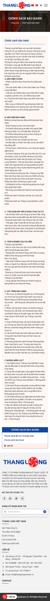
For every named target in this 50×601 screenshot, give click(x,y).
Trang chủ (15, 23)
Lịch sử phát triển (9, 540)
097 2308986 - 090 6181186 (17, 563)
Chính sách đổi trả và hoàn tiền (19, 436)
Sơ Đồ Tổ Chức (8, 536)
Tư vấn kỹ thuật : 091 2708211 (18, 571)
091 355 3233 (36, 563)
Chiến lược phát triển (10, 543)
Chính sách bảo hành (14, 440)
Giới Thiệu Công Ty (9, 528)
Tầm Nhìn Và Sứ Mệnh (11, 532)
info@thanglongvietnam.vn (22, 574)
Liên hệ (10, 446)
